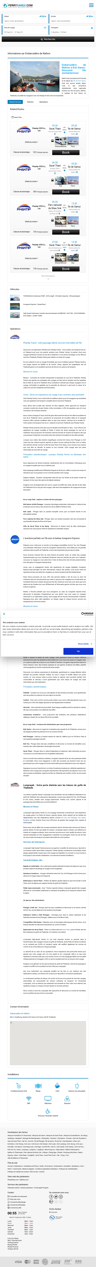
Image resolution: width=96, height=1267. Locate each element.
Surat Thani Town (50, 1155)
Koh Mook (18, 1147)
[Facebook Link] (51, 1197)
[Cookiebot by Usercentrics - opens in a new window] (83, 614)
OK (78, 651)
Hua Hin (30, 1141)
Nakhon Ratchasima (72, 1149)
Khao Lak (76, 1141)
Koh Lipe (79, 1144)
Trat (67, 1155)
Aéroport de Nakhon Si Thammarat (19, 1135)
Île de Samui (74, 128)
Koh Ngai (38, 1147)
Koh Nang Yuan (28, 1147)
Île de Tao (58, 1141)
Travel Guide (17, 1169)
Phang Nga (52, 1152)
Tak (58, 1155)
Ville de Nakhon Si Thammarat (18, 1158)
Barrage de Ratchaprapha (31, 1138)
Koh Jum (27, 1144)
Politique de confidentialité (68, 1169)
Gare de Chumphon (79, 1138)
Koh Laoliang (61, 1144)
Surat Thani (55, 128)
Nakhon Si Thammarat (15, 1152)
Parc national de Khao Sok (32, 1152)
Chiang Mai (45, 1138)
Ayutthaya (11, 1138)
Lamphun (32, 1149)
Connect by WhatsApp (17, 1205)
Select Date (17, 117)
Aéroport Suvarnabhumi (72, 1135)
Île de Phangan (39, 1141)
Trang (63, 1155)
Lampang (25, 1149)
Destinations (18, 1166)
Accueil (10, 1166)
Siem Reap (22, 1155)
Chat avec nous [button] (15, 1199)
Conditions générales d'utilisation (46, 1169)
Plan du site (34, 1172)
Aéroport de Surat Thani (54, 1135)
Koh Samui (82, 818)
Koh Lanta (52, 1144)
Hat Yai (24, 1141)
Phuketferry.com (13, 1180)
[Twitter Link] (56, 1197)
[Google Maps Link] (51, 1202)
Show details (83, 644)
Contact (41, 1172)
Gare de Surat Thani (14, 1141)
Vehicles (30, 102)
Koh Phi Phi (46, 1147)
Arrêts (42, 1166)
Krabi (18, 1149)
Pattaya (45, 1152)
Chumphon (61, 1138)
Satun (16, 1155)
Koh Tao (64, 818)
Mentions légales (28, 1169)
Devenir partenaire (26, 1188)
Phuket (60, 1152)
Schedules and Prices (31, 1166)
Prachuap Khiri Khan (70, 1152)
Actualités (67, 1166)
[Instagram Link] (61, 1197)
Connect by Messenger (18, 1202)
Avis (81, 1166)
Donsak (69, 1138)
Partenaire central (13, 1188)
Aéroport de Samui (38, 1135)
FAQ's (9, 1169)
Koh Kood (35, 1144)
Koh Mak (11, 1147)
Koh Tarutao (70, 1147)
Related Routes (15, 102)
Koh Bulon (11, 1144)
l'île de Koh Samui (79, 81)
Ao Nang (84, 1135)
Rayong (10, 1155)
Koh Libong (71, 1144)
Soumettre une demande (18, 1196)
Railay (80, 1152)
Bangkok (26, 820)
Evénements (58, 1166)
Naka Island (60, 1149)
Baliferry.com (24, 1180)
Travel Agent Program (41, 1188)
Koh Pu (53, 1147)
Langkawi (40, 1149)
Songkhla (31, 1155)
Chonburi (53, 1138)
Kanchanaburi (67, 1141)
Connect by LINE (15, 1208)
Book (66, 152)
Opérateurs (43, 102)
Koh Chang (19, 1144)
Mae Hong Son (50, 1149)
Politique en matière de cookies (18, 1172)
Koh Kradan (44, 1144)
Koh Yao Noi (79, 1147)
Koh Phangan (72, 818)
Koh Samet (60, 1147)
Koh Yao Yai (12, 1149)
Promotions (49, 1166)
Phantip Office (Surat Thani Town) (55, 170)
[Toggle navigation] (91, 5)
